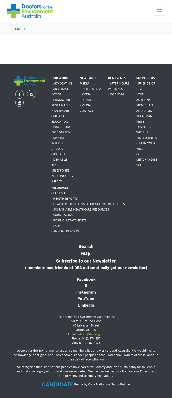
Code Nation (97, 384)
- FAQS (56, 226)
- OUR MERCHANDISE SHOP (146, 159)
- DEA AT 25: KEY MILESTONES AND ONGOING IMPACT (62, 170)
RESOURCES (59, 188)
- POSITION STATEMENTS (68, 220)
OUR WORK (59, 78)
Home (18, 29)
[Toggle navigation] (159, 11)
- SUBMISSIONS (62, 215)
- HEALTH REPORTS (64, 198)
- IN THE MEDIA (90, 89)
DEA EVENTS (117, 78)
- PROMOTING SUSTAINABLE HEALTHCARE (61, 105)
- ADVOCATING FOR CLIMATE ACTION (61, 88)
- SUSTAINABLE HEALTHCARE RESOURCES (80, 209)
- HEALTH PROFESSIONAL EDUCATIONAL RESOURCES (88, 204)
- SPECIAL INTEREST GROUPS (58, 143)
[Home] (30, 11)
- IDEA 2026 (116, 94)
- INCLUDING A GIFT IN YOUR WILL (146, 143)
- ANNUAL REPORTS (65, 231)
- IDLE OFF (58, 154)
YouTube (86, 298)
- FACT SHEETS (61, 193)
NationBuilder (120, 384)
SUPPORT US (145, 78)
